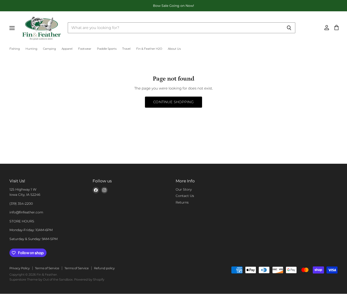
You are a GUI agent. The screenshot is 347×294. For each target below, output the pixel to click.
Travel (126, 48)
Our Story (184, 189)
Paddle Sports (107, 48)
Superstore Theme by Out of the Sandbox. (41, 279)
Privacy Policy (19, 268)
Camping (49, 48)
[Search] (289, 27)
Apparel (67, 48)
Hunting (31, 48)
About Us (174, 48)
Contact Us (185, 196)
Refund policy (104, 268)
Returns (182, 202)
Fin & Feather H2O (149, 48)
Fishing (14, 48)
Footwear (84, 48)
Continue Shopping (173, 102)
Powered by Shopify (89, 279)
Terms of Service (47, 268)
